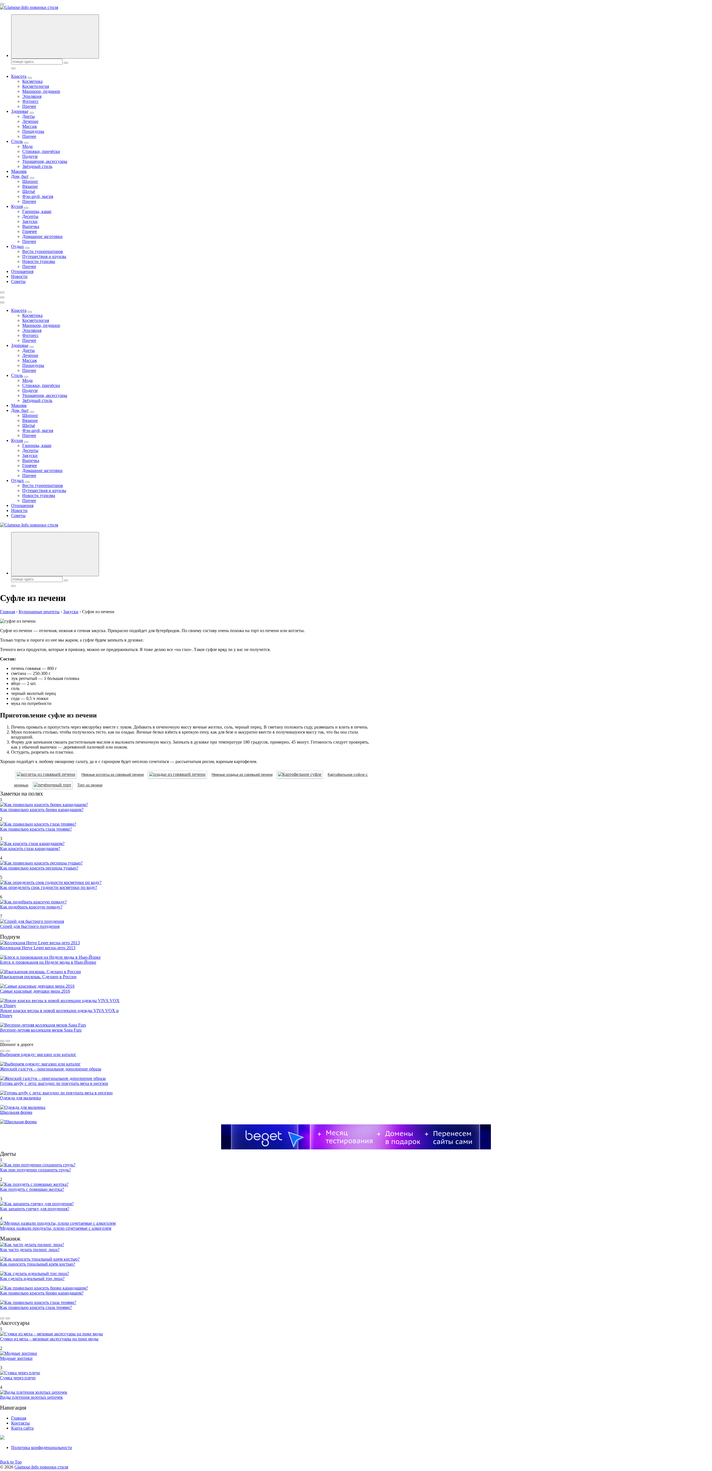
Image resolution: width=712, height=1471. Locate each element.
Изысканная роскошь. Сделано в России (38, 976)
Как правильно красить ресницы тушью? (39, 868)
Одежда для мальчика (20, 1097)
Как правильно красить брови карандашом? (41, 809)
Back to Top (11, 1462)
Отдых (17, 246)
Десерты (30, 216)
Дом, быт (20, 176)
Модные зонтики (16, 1358)
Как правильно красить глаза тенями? (36, 829)
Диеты (28, 116)
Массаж (29, 126)
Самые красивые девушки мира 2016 (35, 991)
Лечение (30, 121)
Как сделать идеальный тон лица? (32, 1278)
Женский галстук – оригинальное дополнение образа (50, 1069)
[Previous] (2, 1041)
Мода (27, 146)
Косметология (35, 86)
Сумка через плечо (18, 1377)
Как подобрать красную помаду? (31, 907)
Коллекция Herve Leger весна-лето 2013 (37, 947)
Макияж (19, 171)
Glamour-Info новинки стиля (41, 1467)
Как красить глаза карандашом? (30, 848)
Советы (18, 281)
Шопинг (30, 181)
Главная (18, 1418)
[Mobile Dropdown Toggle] (30, 78)
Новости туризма (38, 261)
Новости (19, 276)
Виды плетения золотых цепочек (31, 1397)
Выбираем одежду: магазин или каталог (38, 1054)
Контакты (20, 1423)
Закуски (30, 221)
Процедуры (33, 131)
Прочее (29, 106)
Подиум (30, 156)
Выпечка (30, 226)
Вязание (30, 186)
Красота (18, 76)
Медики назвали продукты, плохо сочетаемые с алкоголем (55, 1228)
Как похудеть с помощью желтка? (32, 1189)
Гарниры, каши (36, 211)
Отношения (22, 271)
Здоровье (19, 111)
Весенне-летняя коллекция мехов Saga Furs (40, 1030)
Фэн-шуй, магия (37, 196)
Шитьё (28, 191)
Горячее (29, 231)
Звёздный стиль (37, 166)
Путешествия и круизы (44, 256)
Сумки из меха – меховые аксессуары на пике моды (49, 1338)
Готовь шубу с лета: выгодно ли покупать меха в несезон (54, 1083)
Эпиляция (31, 96)
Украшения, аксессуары (44, 161)
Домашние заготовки (42, 236)
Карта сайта (22, 1428)
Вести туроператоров (42, 251)
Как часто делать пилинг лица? (30, 1249)
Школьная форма (16, 1112)
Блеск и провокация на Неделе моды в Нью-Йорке (48, 962)
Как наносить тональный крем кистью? (37, 1264)
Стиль (17, 141)
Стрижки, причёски (41, 151)
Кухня (17, 206)
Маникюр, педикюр (41, 91)
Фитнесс (30, 101)
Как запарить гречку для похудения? (34, 1208)
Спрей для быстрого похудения (30, 926)
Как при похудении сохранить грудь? (35, 1169)
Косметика (32, 81)
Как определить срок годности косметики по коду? (48, 887)
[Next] (8, 1041)
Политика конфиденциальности (41, 1447)
